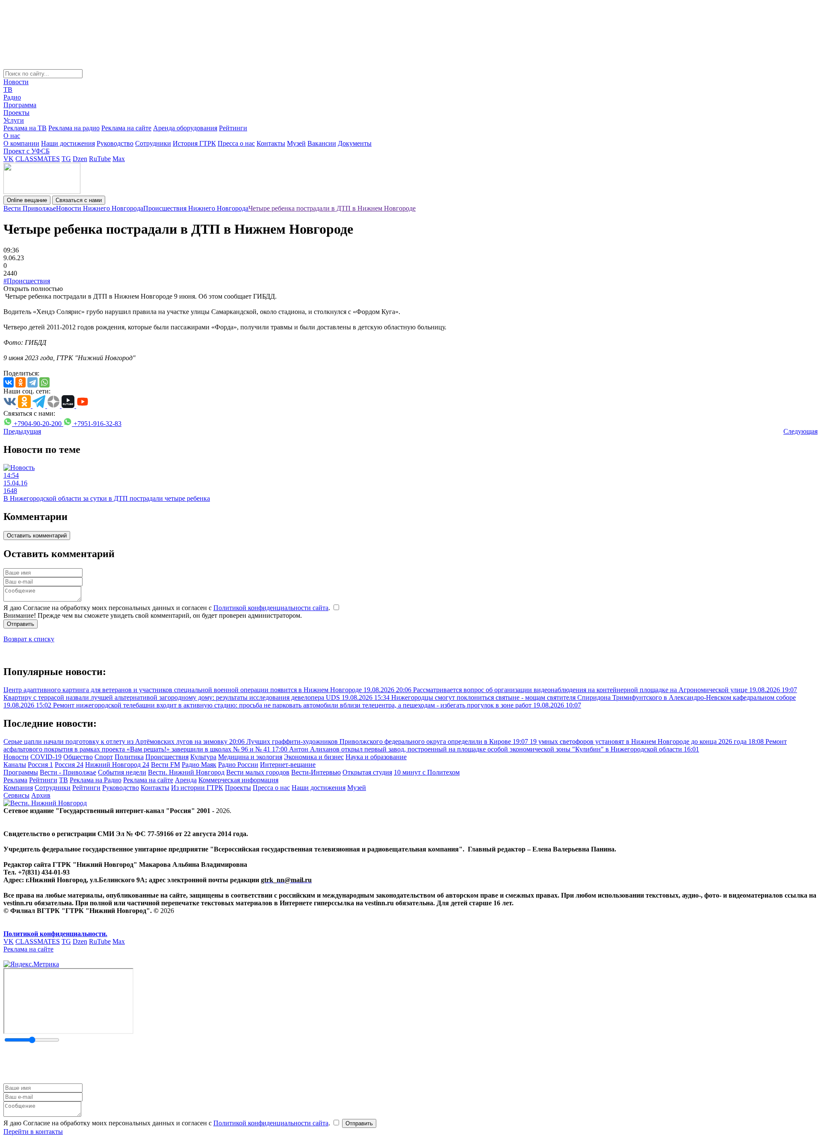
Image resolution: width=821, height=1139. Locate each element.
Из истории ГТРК (197, 787)
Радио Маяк (199, 764)
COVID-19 (46, 756)
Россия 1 (40, 764)
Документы (355, 143)
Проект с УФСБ (26, 151)
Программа (19, 105)
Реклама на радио (74, 128)
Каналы (14, 764)
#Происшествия (26, 281)
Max (118, 158)
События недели (122, 772)
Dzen (80, 158)
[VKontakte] (8, 382)
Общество (78, 756)
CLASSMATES (37, 158)
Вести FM (165, 764)
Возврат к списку (28, 639)
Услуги (13, 120)
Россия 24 (69, 764)
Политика (129, 756)
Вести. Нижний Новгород (186, 772)
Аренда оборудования (185, 128)
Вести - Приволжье (68, 772)
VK (8, 158)
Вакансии (321, 143)
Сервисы (16, 795)
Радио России (238, 764)
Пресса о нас (236, 143)
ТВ (7, 89)
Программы (20, 772)
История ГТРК (194, 143)
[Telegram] (32, 382)
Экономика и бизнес (314, 756)
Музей (296, 143)
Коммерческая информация (238, 780)
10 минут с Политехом (427, 772)
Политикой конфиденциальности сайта (270, 607)
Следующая (800, 431)
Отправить (20, 624)
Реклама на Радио (95, 780)
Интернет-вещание (288, 764)
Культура (203, 756)
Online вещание (27, 200)
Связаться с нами (79, 200)
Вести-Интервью (316, 772)
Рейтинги (233, 128)
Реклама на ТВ (25, 128)
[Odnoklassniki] (20, 382)
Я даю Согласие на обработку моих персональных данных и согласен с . (167, 607)
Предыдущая (22, 431)
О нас (11, 135)
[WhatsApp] (44, 382)
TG (66, 158)
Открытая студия (367, 772)
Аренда (186, 780)
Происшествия (167, 756)
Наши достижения (68, 143)
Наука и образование (376, 756)
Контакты (271, 143)
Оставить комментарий (37, 535)
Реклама (15, 780)
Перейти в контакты (33, 1131)
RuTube (100, 158)
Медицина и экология (250, 756)
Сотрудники (153, 143)
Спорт (104, 756)
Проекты (16, 112)
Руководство (115, 143)
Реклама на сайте (126, 128)
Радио (12, 97)
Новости (16, 81)
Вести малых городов (257, 772)
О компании (21, 143)
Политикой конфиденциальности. (55, 933)
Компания (18, 787)
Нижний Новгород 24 (117, 764)
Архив (40, 795)
